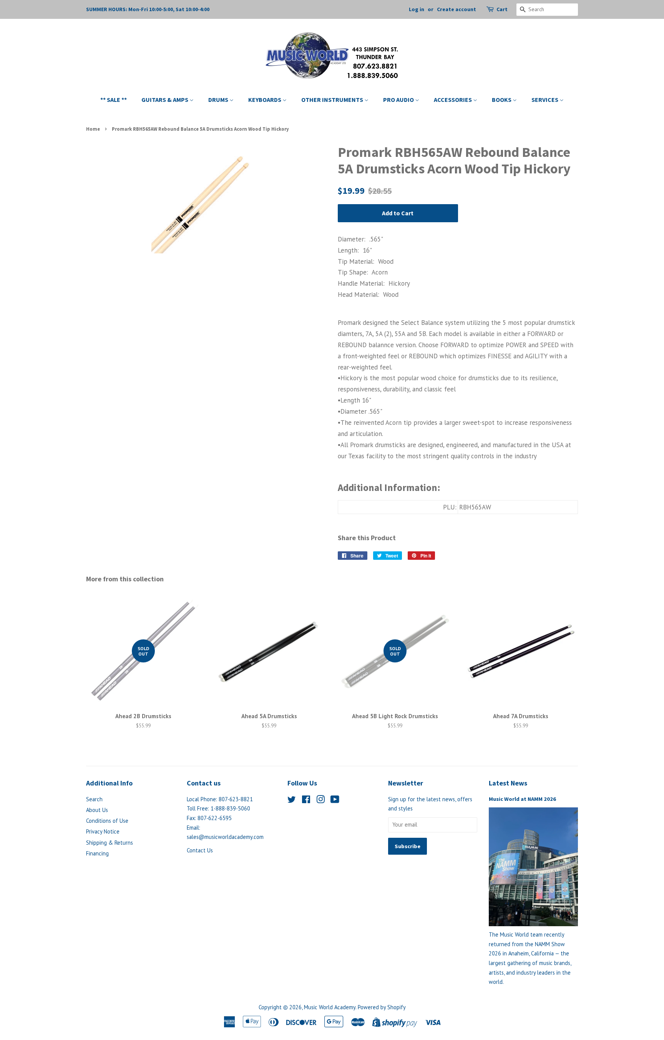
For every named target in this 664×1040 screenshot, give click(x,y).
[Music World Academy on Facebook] (306, 800)
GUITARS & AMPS (165, 99)
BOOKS (502, 99)
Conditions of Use (107, 820)
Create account (456, 9)
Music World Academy (329, 1007)
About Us (97, 810)
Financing (97, 853)
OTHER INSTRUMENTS (332, 99)
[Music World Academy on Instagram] (320, 800)
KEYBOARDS (265, 99)
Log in (416, 9)
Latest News (508, 783)
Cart (502, 9)
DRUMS (218, 99)
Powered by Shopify (382, 1007)
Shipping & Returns (109, 842)
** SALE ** (113, 99)
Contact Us (200, 850)
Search (94, 799)
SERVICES (545, 99)
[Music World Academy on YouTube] (334, 800)
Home (93, 129)
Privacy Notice (103, 831)
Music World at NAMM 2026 (522, 798)
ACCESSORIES (453, 99)
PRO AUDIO (399, 99)
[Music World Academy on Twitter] (291, 800)
